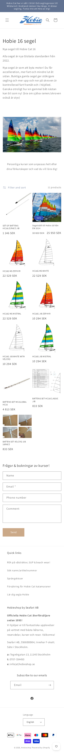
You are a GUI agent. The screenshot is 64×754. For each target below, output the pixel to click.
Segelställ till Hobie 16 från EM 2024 (45, 227)
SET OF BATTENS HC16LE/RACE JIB (11, 227)
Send (13, 532)
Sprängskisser (15, 578)
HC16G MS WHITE (40, 271)
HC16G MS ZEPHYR (12, 271)
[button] (7, 20)
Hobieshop (26, 747)
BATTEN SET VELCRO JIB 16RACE (14, 443)
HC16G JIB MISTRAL (41, 356)
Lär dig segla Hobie (18, 594)
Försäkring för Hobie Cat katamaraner (29, 586)
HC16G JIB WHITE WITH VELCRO (14, 358)
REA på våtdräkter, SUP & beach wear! (28, 562)
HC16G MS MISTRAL (12, 313)
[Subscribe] (50, 685)
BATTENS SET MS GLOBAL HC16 (15, 403)
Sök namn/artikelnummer (22, 570)
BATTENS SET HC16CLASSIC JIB (45, 400)
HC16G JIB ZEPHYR (41, 313)
